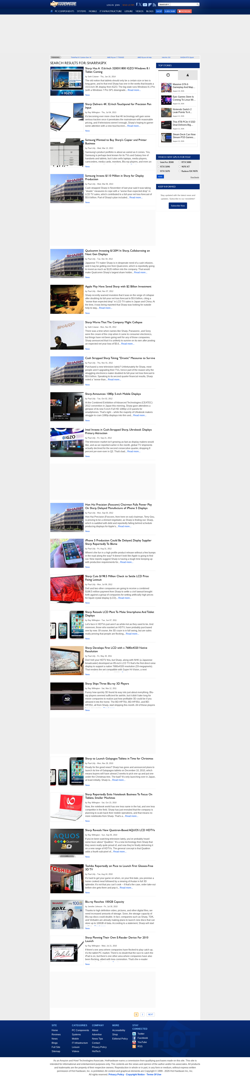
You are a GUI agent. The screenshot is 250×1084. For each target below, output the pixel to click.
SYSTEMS (81, 11)
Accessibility (118, 1030)
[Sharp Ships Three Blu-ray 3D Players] (67, 696)
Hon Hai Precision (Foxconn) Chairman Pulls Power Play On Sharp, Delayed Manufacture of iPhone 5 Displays (118, 506)
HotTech (96, 1051)
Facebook (143, 1038)
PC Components (80, 1030)
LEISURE (129, 11)
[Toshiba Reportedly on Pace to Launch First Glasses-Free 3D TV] (67, 878)
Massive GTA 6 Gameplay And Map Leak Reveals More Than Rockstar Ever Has (183, 86)
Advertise (97, 1034)
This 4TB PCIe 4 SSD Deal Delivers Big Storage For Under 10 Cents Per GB (184, 123)
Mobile (75, 1038)
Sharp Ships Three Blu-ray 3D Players (107, 683)
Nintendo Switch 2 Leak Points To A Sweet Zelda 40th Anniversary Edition (183, 111)
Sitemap (56, 1051)
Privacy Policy (99, 1047)
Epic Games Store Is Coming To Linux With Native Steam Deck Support (184, 98)
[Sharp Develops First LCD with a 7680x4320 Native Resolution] (67, 660)
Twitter (141, 1034)
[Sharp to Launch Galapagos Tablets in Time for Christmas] (67, 771)
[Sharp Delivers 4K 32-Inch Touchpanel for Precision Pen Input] (67, 116)
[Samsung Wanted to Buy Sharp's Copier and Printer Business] (67, 152)
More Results (195, 177)
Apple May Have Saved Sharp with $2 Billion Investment (118, 286)
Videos (75, 1051)
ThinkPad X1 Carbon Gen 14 (81, 57)
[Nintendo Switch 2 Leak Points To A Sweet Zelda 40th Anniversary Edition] (166, 112)
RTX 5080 (186, 162)
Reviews (56, 1034)
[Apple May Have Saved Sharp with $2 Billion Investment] (67, 299)
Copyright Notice (135, 1074)
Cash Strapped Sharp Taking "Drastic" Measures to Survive (120, 358)
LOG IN (110, 5)
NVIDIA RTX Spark (187, 57)
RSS (140, 1046)
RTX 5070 (165, 171)
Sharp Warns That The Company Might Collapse (113, 322)
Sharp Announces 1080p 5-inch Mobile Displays (113, 394)
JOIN (117, 5)
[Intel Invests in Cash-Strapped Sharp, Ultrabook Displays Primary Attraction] (67, 442)
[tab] (168, 75)
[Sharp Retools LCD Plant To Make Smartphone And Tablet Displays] (67, 624)
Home (55, 1030)
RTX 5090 (165, 166)
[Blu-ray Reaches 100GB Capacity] (67, 914)
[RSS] (154, 5)
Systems (76, 1034)
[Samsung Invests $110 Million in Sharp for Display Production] (67, 188)
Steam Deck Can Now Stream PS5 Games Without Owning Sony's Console (184, 136)
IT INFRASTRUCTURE (111, 11)
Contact (96, 1043)
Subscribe (170, 11)
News (87, 95)
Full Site (56, 1047)
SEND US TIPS (128, 5)
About (95, 1030)
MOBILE (93, 11)
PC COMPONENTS (64, 11)
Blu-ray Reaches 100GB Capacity (104, 901)
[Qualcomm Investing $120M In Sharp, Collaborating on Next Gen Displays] (67, 263)
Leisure (76, 1047)
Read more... (134, 90)
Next (150, 1014)
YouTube (142, 1042)
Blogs (55, 1043)
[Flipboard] (150, 5)
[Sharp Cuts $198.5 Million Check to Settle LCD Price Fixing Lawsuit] (67, 589)
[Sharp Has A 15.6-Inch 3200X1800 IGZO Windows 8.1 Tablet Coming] (67, 81)
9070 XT (185, 166)
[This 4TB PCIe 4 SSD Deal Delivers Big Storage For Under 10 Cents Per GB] (166, 125)
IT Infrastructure (80, 1043)
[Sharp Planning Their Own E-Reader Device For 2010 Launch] (67, 950)
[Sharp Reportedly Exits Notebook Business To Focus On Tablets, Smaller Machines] (67, 807)
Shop (159, 11)
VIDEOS (139, 11)
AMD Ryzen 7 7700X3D (115, 57)
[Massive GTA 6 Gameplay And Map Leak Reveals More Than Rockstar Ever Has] (166, 87)
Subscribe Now (178, 206)
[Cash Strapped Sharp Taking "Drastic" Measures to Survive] (67, 370)
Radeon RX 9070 (189, 171)
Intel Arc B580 (167, 162)
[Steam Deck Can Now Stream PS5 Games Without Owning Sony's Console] (166, 137)
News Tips (97, 1038)
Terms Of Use (154, 1074)
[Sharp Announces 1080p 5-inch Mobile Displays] (67, 406)
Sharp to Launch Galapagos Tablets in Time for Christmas (119, 758)
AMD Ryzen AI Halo (145, 57)
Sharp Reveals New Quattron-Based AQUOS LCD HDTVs (120, 830)
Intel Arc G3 (166, 57)
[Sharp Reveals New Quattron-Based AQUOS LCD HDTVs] (67, 842)
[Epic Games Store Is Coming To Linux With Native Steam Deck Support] (166, 100)
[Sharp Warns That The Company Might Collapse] (67, 335)
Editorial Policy (120, 1038)
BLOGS (149, 11)
